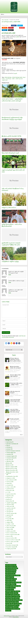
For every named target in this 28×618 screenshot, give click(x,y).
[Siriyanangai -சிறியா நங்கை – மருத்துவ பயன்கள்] (7, 385)
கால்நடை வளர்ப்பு (9, 486)
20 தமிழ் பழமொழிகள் (14, 418)
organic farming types (10, 573)
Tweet (20, 25)
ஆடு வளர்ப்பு (8, 459)
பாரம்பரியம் (20, 600)
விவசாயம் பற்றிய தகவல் (11, 541)
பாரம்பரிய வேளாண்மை (10, 601)
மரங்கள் (8, 520)
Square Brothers (16, 616)
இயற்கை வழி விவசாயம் (10, 587)
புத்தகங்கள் (8, 515)
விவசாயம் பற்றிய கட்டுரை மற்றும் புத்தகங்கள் (15, 375)
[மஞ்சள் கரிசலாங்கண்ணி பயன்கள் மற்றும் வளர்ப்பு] (7, 401)
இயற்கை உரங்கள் (9, 586)
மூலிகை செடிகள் (9, 525)
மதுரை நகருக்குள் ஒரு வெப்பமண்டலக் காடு (13, 171)
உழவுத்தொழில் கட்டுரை (11, 476)
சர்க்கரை (7, 596)
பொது (7, 516)
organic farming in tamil (10, 571)
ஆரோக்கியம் (9, 461)
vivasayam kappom (10, 456)
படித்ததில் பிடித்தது (10, 502)
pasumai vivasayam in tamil (12, 450)
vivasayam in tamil (9, 577)
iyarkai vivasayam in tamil (11, 566)
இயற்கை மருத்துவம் (10, 466)
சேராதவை (8, 497)
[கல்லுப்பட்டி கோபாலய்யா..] (14, 199)
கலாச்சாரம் (8, 481)
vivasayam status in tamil (11, 578)
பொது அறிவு (9, 518)
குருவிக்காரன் (9, 488)
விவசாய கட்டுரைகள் (10, 532)
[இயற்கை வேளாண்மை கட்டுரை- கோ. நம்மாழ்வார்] (7, 368)
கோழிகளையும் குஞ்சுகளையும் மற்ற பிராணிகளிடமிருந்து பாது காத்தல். (12, 118)
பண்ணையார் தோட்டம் (7, 615)
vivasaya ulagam (10, 452)
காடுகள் (8, 483)
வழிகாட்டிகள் (4, 80)
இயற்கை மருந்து (17, 586)
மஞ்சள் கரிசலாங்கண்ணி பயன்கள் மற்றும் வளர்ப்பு (15, 400)
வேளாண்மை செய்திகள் (11, 545)
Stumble (22, 27)
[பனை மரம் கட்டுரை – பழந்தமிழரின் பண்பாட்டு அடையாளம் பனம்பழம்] (7, 411)
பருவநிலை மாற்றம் (10, 508)
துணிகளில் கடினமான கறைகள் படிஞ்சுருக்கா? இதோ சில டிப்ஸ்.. (11, 244)
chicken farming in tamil (17, 77)
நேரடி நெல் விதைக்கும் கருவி (10, 153)
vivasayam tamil (9, 582)
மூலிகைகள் (19, 603)
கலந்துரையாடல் (9, 478)
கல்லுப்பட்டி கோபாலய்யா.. (9, 207)
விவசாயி (8, 543)
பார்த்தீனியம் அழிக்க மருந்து (10, 261)
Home (3, 19)
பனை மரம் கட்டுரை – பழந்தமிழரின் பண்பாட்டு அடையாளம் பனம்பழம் (12, 100)
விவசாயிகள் (17, 608)
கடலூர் (15, 73)
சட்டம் (7, 492)
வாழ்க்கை (8, 529)
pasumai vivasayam (10, 575)
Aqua (7, 445)
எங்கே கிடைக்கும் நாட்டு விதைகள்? (15, 392)
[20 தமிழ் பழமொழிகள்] (7, 421)
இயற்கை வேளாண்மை (10, 470)
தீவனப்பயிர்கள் (9, 501)
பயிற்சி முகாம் (9, 506)
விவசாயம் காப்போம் (10, 538)
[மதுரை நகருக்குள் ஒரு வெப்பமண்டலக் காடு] (14, 161)
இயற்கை (8, 463)
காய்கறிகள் (8, 485)
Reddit (5, 27)
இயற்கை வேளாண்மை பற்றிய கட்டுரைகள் (12, 472)
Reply (10, 274)
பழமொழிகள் (9, 509)
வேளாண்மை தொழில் (10, 546)
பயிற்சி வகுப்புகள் (19, 78)
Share (14, 25)
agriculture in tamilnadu (11, 443)
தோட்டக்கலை (13, 596)
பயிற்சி (17, 36)
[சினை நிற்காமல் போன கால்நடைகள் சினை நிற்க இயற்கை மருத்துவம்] (7, 427)
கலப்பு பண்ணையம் (10, 479)
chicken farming (7, 77)
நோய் (19, 596)
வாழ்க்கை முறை (9, 531)
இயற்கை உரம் (9, 464)
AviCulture (8, 447)
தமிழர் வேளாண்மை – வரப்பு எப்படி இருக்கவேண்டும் (12, 225)
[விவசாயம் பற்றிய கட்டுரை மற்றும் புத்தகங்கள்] (7, 376)
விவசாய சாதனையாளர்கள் (11, 534)
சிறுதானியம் (8, 495)
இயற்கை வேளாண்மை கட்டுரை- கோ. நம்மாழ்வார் (15, 367)
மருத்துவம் (8, 522)
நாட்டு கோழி (8, 78)
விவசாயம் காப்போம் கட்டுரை (12, 539)
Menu (3, 14)
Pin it (11, 27)
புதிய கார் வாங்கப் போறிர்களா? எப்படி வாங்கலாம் (13, 189)
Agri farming (8, 442)
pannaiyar (8, 449)
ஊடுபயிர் (17, 591)
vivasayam (8, 454)
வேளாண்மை (8, 610)
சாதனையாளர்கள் (10, 493)
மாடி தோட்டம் (9, 523)
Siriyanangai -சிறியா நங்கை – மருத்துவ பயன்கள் (16, 384)
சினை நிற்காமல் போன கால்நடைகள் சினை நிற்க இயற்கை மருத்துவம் (15, 427)
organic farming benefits (11, 570)
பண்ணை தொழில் (9, 598)
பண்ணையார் (9, 504)
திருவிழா (8, 499)
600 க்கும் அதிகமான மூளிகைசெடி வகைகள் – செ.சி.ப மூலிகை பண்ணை (15, 359)
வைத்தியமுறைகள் (10, 548)
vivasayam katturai (10, 457)
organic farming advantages (11, 568)
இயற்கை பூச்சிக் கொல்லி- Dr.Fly (11, 136)
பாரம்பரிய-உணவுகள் (10, 513)
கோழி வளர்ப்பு (6, 19)
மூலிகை (13, 603)
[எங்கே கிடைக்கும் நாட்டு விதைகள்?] (7, 393)
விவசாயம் (8, 536)
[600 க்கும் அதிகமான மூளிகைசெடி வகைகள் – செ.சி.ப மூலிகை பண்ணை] (7, 360)
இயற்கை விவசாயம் (10, 468)
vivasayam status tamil (10, 580)
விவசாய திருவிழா (9, 607)
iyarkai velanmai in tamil (11, 564)
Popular (14, 355)
